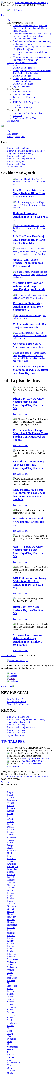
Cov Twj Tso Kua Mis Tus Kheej (22, 62)
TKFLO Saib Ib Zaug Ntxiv (26, 102)
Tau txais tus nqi (20, 414)
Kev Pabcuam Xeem (22, 94)
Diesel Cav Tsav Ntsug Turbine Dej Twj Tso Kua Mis (28, 610)
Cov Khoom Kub (15, 776)
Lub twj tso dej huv (22, 81)
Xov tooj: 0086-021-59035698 (36, 758)
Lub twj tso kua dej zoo (24, 68)
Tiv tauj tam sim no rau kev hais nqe (31, 2)
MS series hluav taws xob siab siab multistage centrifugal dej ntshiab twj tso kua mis (28, 640)
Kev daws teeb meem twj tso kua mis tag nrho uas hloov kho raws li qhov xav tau (32, 34)
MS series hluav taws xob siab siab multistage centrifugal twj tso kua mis (29, 286)
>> (15, 655)
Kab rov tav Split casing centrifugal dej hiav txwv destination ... (28, 306)
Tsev (9, 20)
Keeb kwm (18, 105)
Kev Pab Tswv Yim (22, 91)
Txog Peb (11, 99)
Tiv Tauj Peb (13, 121)
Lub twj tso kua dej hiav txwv (27, 78)
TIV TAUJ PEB (13, 741)
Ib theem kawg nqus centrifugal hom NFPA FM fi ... (30, 216)
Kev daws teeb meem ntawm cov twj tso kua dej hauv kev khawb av (31, 58)
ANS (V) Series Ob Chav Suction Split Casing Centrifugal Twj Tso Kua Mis (28, 551)
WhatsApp (6, 782)
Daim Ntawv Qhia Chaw (36, 776)
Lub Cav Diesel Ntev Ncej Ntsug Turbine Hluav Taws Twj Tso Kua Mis (29, 193)
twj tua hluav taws (21, 86)
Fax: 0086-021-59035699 (33, 761)
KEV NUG (6, 686)
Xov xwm (17, 115)
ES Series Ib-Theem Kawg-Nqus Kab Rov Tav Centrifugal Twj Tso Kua (29, 465)
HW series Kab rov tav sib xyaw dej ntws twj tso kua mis (28, 521)
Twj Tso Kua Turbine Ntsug (26, 73)
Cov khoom (12, 65)
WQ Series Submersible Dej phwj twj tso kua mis (29, 325)
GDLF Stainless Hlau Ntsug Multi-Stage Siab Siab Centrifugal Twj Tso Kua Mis (29, 583)
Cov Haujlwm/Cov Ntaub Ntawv (28, 113)
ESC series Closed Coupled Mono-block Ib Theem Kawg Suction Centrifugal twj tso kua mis (30, 435)
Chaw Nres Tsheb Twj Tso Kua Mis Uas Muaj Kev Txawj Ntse (32, 48)
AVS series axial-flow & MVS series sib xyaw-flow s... (30, 345)
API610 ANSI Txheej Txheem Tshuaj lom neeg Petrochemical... (28, 263)
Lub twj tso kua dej (22, 76)
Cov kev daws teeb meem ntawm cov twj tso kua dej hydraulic (32, 42)
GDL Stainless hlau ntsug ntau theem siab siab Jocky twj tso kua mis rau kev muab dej (29, 494)
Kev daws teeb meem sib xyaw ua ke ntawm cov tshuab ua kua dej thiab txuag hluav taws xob (32, 28)
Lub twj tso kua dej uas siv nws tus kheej (32, 70)
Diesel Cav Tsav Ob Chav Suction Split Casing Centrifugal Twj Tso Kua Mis (28, 403)
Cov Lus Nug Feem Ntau (25, 118)
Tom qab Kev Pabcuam (24, 97)
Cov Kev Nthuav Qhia (23, 107)
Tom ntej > (9, 655)
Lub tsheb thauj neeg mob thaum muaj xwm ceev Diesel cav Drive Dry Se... (30, 370)
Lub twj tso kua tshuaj (23, 83)
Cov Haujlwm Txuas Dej (24, 38)
